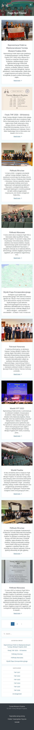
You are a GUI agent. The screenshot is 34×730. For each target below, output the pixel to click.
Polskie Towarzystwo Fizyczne (17, 719)
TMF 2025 (17, 687)
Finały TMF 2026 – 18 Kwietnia (17, 115)
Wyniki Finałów (17, 470)
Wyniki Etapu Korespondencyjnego (17, 292)
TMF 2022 (17, 676)
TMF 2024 (17, 683)
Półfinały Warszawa (17, 232)
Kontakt (17, 722)
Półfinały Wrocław (17, 171)
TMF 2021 (17, 672)
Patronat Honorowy (17, 347)
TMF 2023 (17, 679)
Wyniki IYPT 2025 (17, 408)
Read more (17, 80)
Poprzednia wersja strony (17, 716)
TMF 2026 (17, 690)
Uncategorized (17, 694)
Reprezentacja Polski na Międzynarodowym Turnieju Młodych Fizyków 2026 (17, 48)
